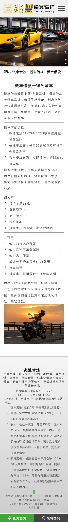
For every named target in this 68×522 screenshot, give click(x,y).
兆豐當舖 (34, 507)
